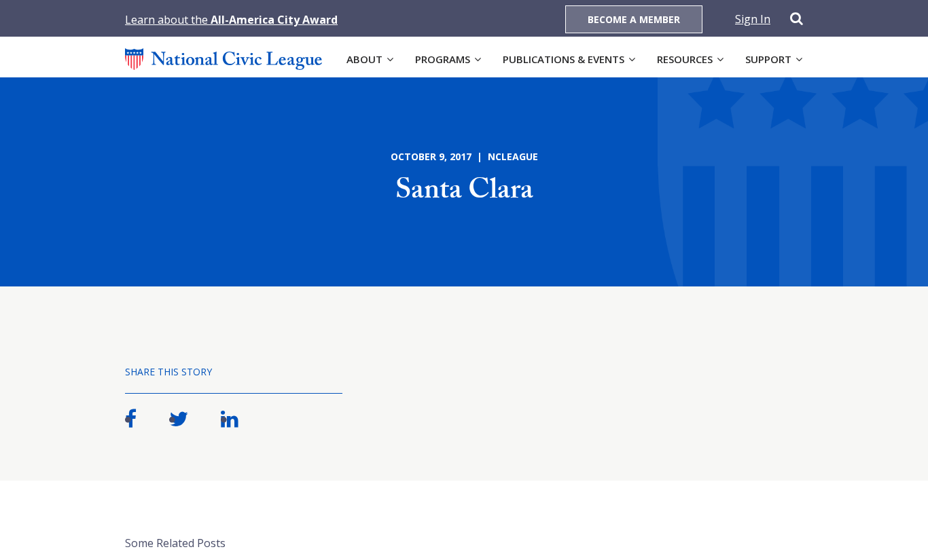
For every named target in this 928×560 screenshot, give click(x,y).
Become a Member (634, 19)
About (364, 59)
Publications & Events (563, 59)
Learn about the (231, 19)
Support (768, 59)
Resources (685, 59)
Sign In (752, 19)
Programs (442, 59)
